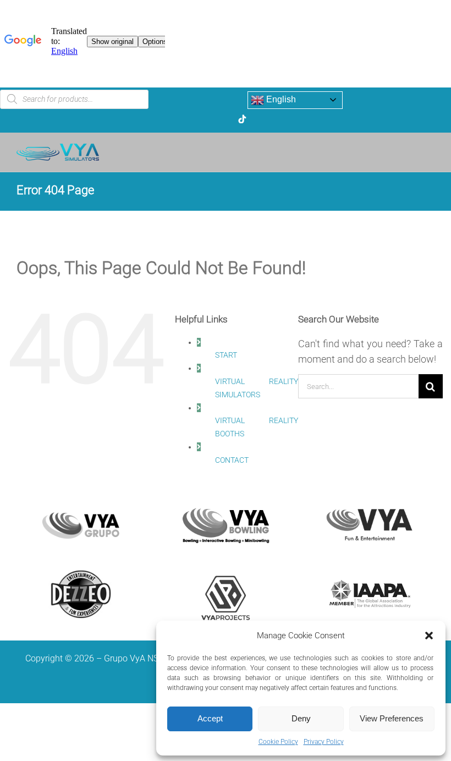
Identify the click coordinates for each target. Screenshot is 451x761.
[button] (429, 635)
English (280, 99)
